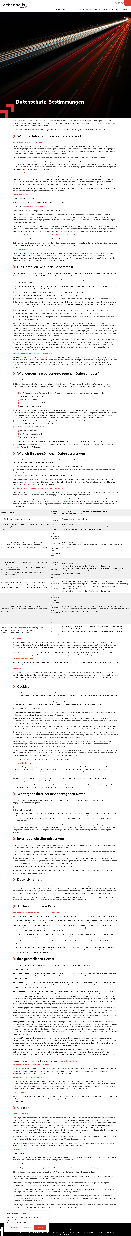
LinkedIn (119, 3)
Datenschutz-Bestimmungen (68, 1235)
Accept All (40, 1227)
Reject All (27, 1227)
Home (58, 9)
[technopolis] (14, 8)
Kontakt (125, 9)
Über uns (65, 9)
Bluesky (122, 3)
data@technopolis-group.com (36, 206)
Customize (13, 1227)
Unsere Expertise (79, 9)
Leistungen (93, 9)
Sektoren (105, 9)
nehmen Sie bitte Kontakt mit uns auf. (73, 1061)
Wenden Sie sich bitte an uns (57, 501)
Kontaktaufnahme (30, 484)
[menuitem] (127, 3)
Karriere (115, 9)
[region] (26, 1221)
